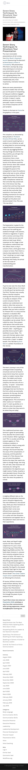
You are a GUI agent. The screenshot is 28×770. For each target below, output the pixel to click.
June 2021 (6, 668)
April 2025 (6, 663)
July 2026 (6, 660)
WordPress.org (7, 758)
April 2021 (6, 671)
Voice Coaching (8, 743)
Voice (4, 740)
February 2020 (7, 697)
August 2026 (7, 657)
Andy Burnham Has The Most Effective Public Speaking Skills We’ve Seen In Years (13, 625)
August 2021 (7, 666)
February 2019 (7, 703)
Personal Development (10, 732)
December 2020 (8, 677)
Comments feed (8, 755)
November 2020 (8, 680)
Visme (20, 110)
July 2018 (6, 706)
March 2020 (7, 694)
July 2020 (6, 686)
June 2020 (6, 688)
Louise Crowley (7, 20)
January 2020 (7, 700)
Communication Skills (8, 22)
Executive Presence (9, 720)
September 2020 (8, 683)
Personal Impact (6, 24)
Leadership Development (19, 22)
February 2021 (7, 674)
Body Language (8, 712)
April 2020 (6, 691)
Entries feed (7, 752)
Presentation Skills (15, 24)
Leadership (6, 726)
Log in (5, 750)
